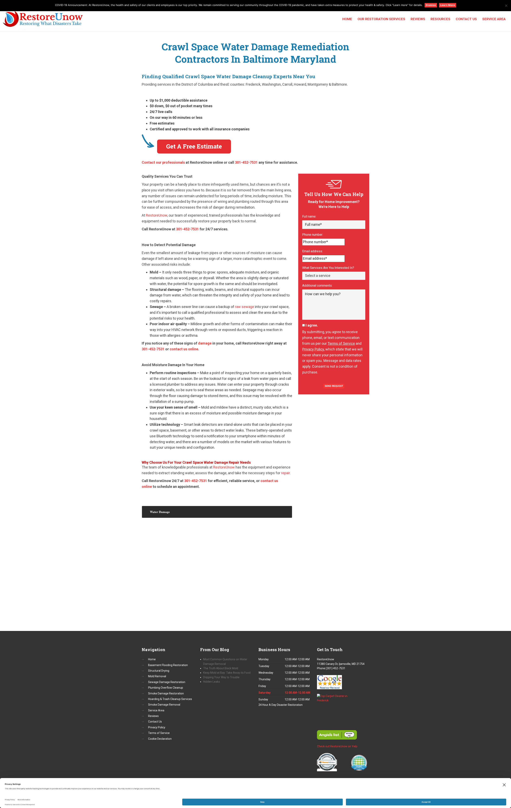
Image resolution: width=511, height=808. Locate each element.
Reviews (418, 19)
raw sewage (244, 307)
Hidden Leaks (211, 681)
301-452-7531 (246, 162)
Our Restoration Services (381, 19)
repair (285, 473)
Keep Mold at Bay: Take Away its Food (227, 672)
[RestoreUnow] (43, 19)
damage (205, 343)
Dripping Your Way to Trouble (221, 677)
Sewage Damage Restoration (166, 682)
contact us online (184, 349)
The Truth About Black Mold (221, 668)
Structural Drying (158, 670)
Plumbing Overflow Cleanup (165, 687)
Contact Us (466, 19)
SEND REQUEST (334, 385)
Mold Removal (157, 676)
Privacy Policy (313, 349)
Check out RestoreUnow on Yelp (337, 746)
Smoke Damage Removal (164, 704)
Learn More (447, 5)
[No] (506, 6)
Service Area (494, 19)
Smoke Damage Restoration (166, 693)
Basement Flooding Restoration (168, 665)
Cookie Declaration (160, 738)
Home (347, 19)
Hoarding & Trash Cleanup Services (170, 699)
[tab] (217, 512)
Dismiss (431, 5)
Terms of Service (341, 343)
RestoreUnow (156, 215)
